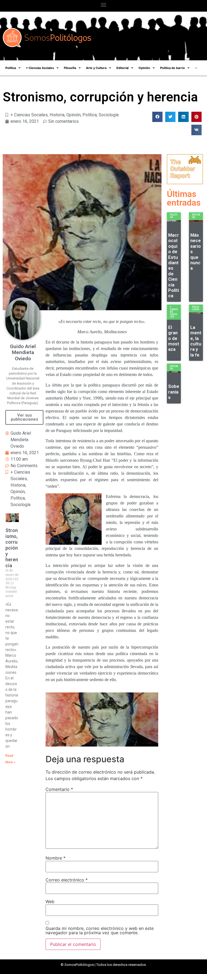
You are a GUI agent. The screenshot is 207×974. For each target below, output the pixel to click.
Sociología (109, 114)
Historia (57, 114)
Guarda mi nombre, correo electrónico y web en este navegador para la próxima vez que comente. (100, 930)
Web (50, 901)
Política (89, 114)
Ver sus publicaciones (24, 417)
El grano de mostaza (173, 338)
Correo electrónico (67, 880)
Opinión (73, 114)
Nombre (55, 858)
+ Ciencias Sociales (29, 114)
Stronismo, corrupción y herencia (11, 547)
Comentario (59, 789)
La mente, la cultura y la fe (195, 341)
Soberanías (173, 392)
